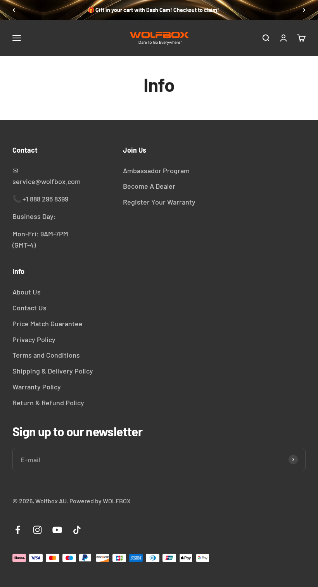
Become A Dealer (149, 186)
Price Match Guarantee (47, 323)
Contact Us (29, 307)
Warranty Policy (36, 386)
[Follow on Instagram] (37, 530)
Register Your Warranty (159, 202)
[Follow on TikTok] (77, 530)
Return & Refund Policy (48, 402)
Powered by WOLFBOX (100, 500)
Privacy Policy (33, 339)
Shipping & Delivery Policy (52, 371)
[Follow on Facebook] (17, 530)
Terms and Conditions (46, 355)
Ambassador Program (156, 170)
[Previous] (13, 10)
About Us (26, 291)
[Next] (304, 10)
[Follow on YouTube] (57, 530)
